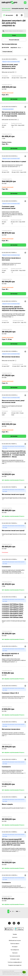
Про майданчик (15, 949)
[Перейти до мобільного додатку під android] (19, 928)
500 (17, 911)
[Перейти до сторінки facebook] (9, 923)
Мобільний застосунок (15, 940)
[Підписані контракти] (21, 15)
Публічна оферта (14, 943)
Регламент (15, 946)
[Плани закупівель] (17, 15)
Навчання (14, 953)
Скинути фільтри (7, 51)
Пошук (14, 35)
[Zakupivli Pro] (9, 2)
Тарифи (15, 934)
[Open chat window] (24, 972)
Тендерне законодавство (14, 965)
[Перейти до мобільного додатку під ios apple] (8, 928)
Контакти (14, 937)
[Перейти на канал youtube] (14, 923)
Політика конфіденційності (15, 962)
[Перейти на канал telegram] (18, 923)
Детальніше (14, 99)
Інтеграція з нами (14, 959)
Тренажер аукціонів (15, 956)
